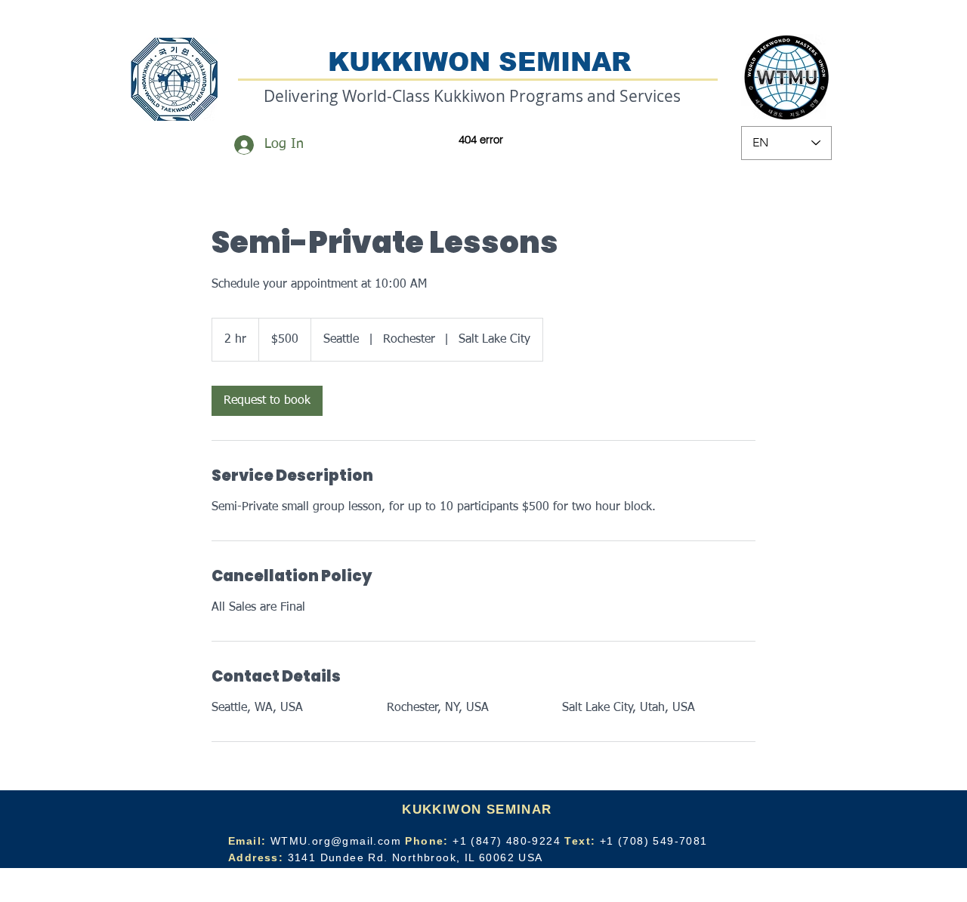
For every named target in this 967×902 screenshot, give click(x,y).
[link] (267, 401)
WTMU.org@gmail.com (335, 841)
